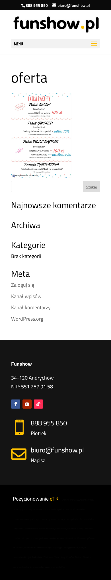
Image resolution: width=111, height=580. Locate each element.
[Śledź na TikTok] (38, 404)
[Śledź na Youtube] (27, 404)
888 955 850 (37, 5)
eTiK (54, 499)
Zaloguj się (22, 285)
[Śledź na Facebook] (15, 404)
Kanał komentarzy (31, 307)
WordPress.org (27, 319)
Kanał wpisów (26, 296)
